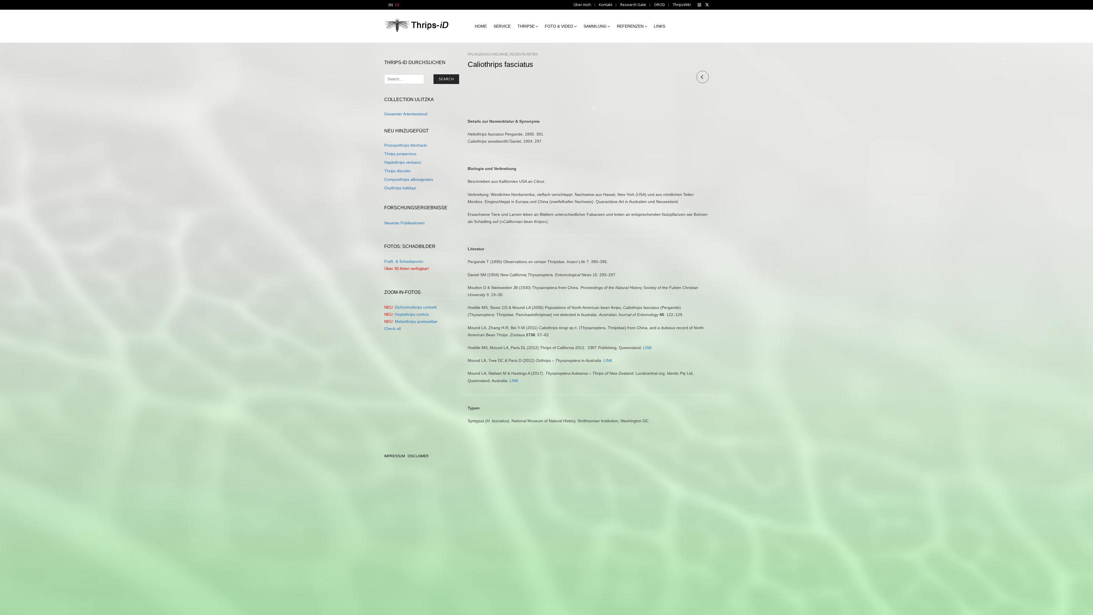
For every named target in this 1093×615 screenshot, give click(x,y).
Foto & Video (559, 26)
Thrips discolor (397, 171)
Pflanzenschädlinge (488, 54)
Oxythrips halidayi (400, 188)
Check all (392, 328)
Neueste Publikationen (404, 223)
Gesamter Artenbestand (405, 114)
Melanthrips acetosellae (416, 321)
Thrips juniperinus (400, 153)
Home (481, 26)
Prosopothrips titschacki (405, 145)
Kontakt (605, 5)
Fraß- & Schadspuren (403, 261)
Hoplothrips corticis (412, 314)
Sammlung (595, 26)
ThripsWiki (682, 5)
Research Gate (633, 5)
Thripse (526, 26)
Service (502, 26)
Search (446, 78)
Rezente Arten (524, 54)
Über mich (582, 5)
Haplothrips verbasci (402, 162)
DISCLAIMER (418, 456)
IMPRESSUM (394, 456)
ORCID (659, 5)
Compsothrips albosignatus (408, 179)
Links (659, 26)
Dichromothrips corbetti (416, 307)
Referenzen (630, 26)
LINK (647, 347)
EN (391, 5)
